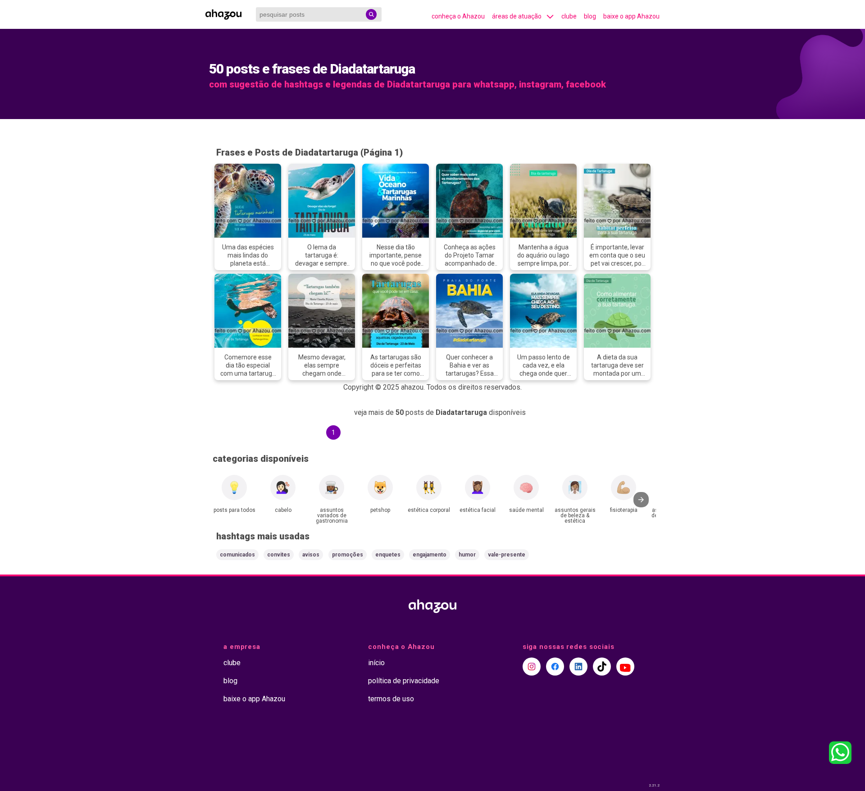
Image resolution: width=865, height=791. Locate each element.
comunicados (237, 555)
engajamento (429, 555)
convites (278, 555)
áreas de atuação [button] (517, 16)
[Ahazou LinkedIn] (578, 667)
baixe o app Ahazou (631, 16)
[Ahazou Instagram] (532, 667)
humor (467, 555)
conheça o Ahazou (458, 16)
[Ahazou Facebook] (555, 667)
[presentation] (641, 499)
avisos (310, 555)
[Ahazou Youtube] (625, 667)
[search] (371, 14)
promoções (347, 555)
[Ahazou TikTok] (602, 667)
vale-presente (506, 555)
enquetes (388, 555)
